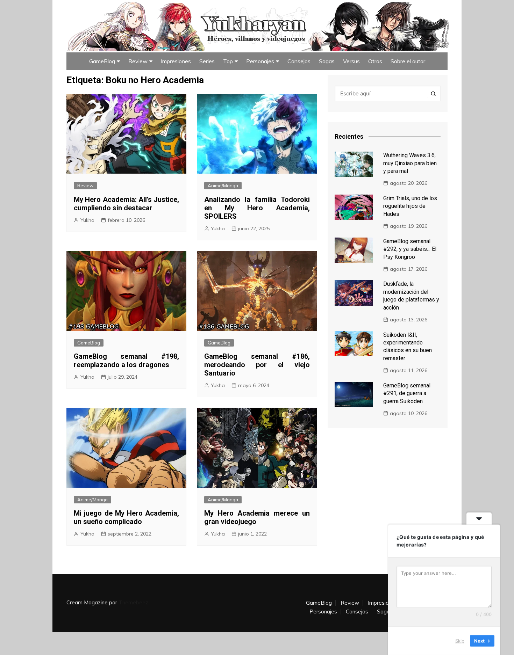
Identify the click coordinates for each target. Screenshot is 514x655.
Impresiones (176, 61)
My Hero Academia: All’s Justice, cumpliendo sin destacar (126, 203)
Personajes (260, 61)
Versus (351, 61)
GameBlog (102, 61)
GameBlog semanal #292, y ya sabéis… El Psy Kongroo (409, 249)
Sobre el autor (408, 61)
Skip (459, 640)
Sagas (327, 61)
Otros (375, 61)
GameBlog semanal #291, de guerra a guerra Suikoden (406, 393)
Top (228, 61)
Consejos (298, 61)
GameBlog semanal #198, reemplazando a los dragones (126, 360)
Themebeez (133, 602)
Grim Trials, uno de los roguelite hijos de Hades (410, 206)
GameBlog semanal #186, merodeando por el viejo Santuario (256, 364)
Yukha (87, 220)
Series (207, 61)
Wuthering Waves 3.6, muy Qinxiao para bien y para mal (410, 163)
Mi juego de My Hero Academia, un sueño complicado (126, 517)
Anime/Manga (223, 185)
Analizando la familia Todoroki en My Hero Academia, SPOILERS (256, 207)
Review (138, 61)
